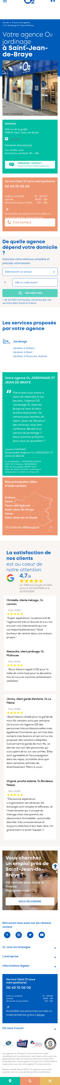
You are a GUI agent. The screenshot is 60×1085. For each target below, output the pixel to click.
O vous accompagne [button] (16, 947)
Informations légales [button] (15, 965)
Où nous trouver (13, 1028)
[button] (30, 293)
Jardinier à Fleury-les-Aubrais (30, 356)
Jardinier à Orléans (24, 348)
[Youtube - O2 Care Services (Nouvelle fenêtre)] (42, 935)
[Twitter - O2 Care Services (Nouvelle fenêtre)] (30, 935)
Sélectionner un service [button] (18, 271)
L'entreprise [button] (10, 956)
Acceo (39, 217)
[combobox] (30, 272)
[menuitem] (10, 1081)
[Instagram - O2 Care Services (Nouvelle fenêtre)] (19, 935)
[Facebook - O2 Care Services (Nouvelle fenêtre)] (7, 935)
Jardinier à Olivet (22, 352)
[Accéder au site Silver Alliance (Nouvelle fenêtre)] (51, 1043)
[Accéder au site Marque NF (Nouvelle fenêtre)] (9, 1043)
